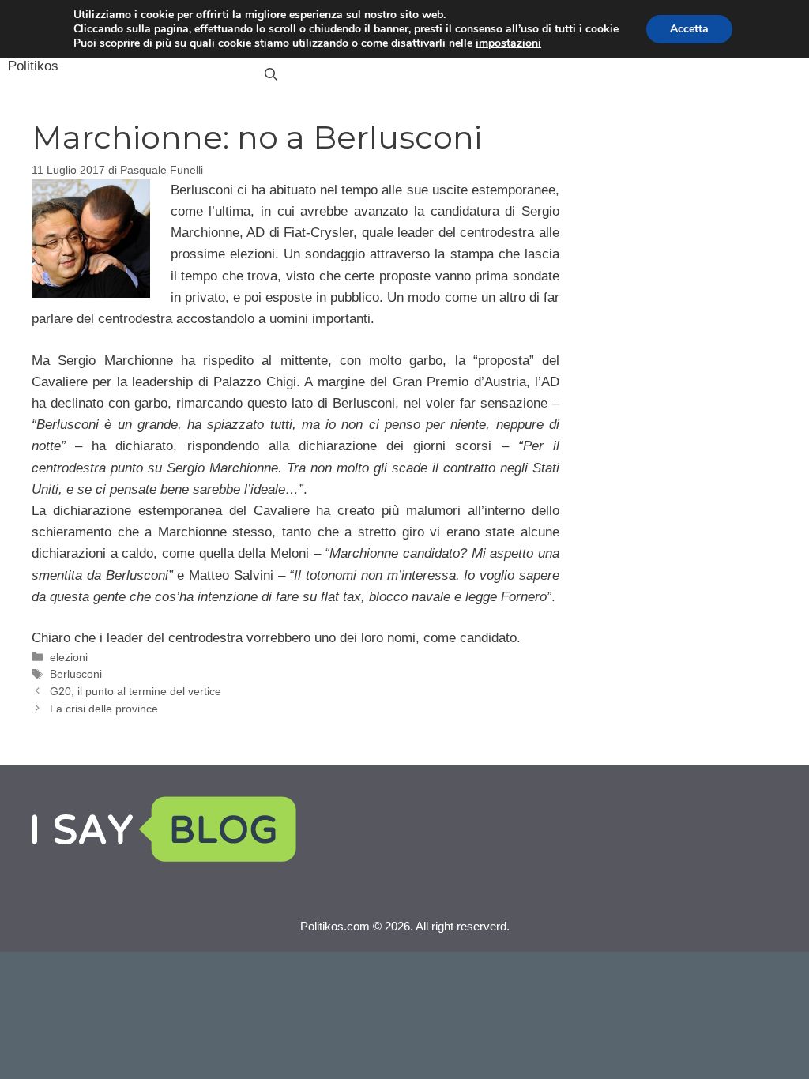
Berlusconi (76, 673)
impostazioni (508, 43)
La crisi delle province (104, 708)
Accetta (689, 28)
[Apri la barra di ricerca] (271, 75)
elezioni (69, 657)
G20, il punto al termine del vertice (135, 691)
